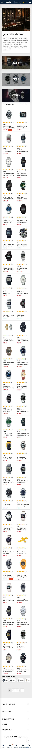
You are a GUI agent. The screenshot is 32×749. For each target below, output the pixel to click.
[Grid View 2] (22, 104)
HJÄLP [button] (4, 724)
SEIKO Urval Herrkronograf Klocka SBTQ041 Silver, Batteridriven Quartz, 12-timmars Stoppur (23, 410)
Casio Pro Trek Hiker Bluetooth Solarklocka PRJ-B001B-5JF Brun (8, 363)
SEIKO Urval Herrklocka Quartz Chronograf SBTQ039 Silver (23, 292)
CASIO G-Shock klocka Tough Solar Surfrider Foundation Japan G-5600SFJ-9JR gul (22, 576)
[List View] (26, 104)
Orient (4, 668)
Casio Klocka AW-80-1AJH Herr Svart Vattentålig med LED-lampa (23, 670)
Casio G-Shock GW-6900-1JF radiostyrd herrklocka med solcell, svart (8, 268)
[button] (16, 104)
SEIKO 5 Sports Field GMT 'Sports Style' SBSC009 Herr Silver (8, 174)
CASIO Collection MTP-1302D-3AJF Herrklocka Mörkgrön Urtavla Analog (8, 434)
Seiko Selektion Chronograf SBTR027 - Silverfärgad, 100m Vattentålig (8, 127)
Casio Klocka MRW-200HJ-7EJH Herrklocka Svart (8, 528)
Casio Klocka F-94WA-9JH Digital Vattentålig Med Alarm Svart (8, 647)
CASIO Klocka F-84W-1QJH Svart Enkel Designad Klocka (21, 174)
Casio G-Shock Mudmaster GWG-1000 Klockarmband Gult (22, 552)
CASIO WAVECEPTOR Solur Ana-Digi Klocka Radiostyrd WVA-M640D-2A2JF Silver (23, 505)
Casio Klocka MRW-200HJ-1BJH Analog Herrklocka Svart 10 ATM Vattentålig (22, 339)
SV (25, 2)
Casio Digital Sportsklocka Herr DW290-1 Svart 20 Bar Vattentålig (22, 316)
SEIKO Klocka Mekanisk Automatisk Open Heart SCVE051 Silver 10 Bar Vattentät (9, 387)
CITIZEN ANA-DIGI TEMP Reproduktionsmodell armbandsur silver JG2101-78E (23, 268)
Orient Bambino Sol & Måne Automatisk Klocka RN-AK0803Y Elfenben (8, 670)
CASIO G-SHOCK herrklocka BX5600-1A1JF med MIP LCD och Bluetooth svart (8, 198)
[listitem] (5, 680)
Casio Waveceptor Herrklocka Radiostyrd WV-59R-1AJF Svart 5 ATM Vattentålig (8, 292)
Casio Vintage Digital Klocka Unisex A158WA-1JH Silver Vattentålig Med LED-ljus (8, 316)
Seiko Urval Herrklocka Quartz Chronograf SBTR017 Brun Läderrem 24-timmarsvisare (23, 198)
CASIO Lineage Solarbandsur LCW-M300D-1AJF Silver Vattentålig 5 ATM (22, 457)
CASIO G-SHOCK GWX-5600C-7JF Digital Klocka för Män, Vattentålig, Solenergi (22, 528)
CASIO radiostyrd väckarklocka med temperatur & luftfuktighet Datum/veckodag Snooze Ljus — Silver (22, 127)
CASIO (18, 124)
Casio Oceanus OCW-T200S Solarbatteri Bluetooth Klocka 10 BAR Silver (23, 363)
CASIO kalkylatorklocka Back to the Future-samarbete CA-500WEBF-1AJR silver (9, 150)
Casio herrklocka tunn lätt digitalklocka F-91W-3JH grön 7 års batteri (23, 434)
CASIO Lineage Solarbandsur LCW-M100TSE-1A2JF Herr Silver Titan (23, 599)
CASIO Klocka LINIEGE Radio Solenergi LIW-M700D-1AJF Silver (8, 505)
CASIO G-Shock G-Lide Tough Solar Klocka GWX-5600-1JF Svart (22, 221)
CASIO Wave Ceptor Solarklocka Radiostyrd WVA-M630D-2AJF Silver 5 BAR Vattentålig (9, 552)
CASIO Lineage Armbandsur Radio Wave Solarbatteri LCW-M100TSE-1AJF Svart (8, 576)
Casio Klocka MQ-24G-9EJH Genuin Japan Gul (8, 339)
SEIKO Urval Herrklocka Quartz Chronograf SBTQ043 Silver (23, 647)
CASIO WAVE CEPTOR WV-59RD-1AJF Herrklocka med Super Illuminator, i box (8, 481)
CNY (17, 2)
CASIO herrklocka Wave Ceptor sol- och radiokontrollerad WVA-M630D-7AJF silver (23, 623)
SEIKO (4, 124)
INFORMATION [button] (8, 719)
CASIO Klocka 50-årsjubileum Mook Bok (22, 245)
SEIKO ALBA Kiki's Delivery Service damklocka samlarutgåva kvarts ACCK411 (22, 387)
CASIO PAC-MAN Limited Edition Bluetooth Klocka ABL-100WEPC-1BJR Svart (8, 410)
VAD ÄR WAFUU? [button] (8, 704)
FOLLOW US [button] (6, 730)
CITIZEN (19, 266)
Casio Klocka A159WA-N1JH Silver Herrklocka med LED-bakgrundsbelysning (23, 150)
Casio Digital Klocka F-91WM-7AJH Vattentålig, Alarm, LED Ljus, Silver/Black (23, 481)
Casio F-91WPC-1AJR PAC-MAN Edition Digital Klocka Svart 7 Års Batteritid (8, 623)
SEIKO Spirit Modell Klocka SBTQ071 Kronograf (8, 221)
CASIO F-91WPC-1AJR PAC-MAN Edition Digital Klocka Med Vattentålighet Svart (8, 457)
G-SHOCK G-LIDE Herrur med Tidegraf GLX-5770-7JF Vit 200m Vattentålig (8, 599)
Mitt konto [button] (7, 712)
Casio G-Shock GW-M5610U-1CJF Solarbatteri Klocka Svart (8, 245)
